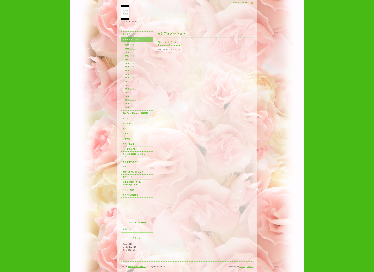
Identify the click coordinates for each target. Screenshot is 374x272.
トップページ (128, 34)
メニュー (126, 118)
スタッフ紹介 (128, 190)
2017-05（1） (130, 89)
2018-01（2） (130, 78)
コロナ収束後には (130, 195)
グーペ (242, 267)
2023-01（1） (130, 52)
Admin (250, 267)
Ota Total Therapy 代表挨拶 (135, 113)
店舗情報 (126, 139)
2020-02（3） (130, 63)
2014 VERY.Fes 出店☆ (133, 172)
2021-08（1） (130, 56)
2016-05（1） (130, 100)
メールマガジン (129, 149)
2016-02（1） (130, 103)
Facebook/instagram (169, 45)
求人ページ (127, 177)
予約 (125, 128)
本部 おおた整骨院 (130, 162)
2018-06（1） (130, 74)
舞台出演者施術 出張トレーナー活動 (137, 155)
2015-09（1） (130, 107)
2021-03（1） (130, 59)
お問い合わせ (128, 144)
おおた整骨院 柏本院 (137, 267)
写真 (125, 167)
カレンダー (127, 123)
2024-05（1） (130, 48)
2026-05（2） (130, 45)
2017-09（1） (130, 85)
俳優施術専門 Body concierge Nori (133, 183)
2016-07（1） (130, 96)
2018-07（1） (130, 70)
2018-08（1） (130, 67)
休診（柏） (128, 229)
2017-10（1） (130, 81)
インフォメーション (131, 39)
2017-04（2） (130, 92)
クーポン (126, 134)
